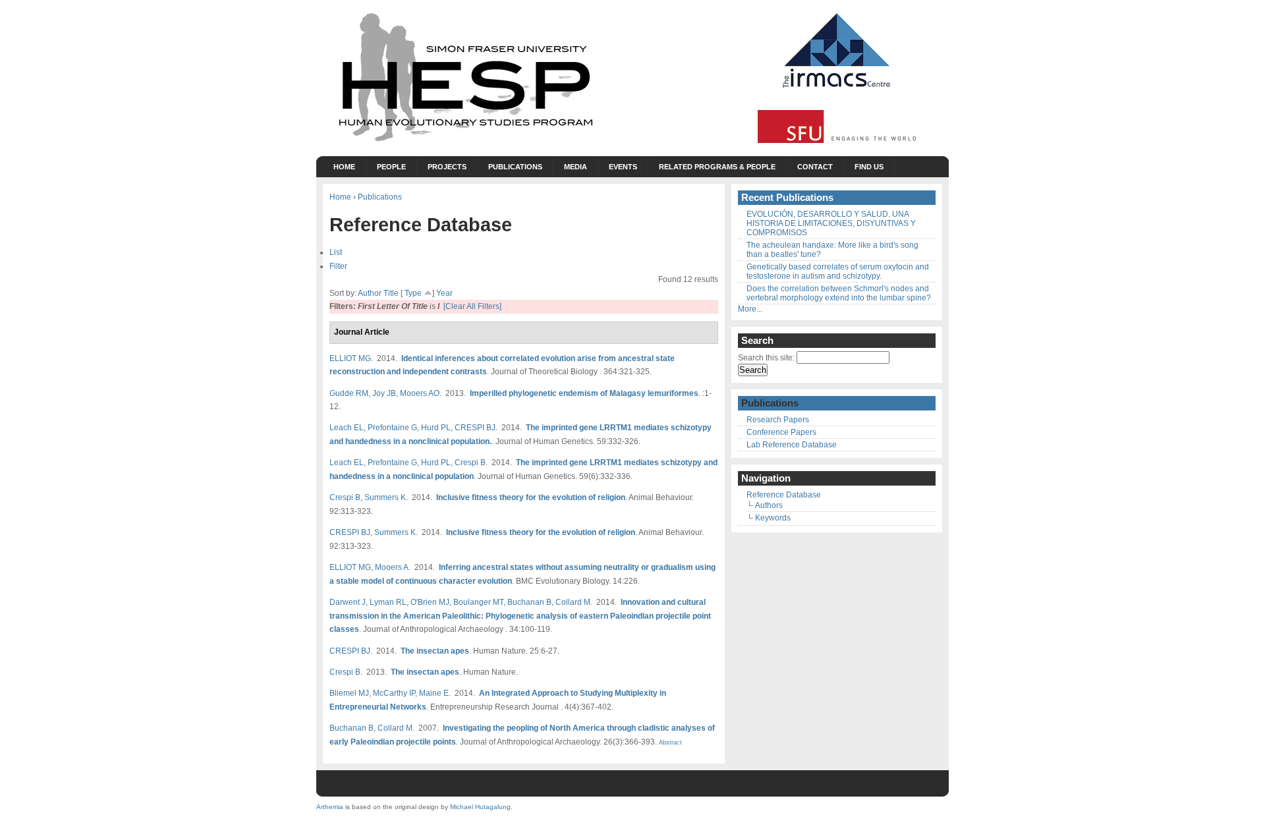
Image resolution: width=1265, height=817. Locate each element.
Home (344, 167)
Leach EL (346, 427)
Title (391, 293)
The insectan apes (435, 650)
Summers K (385, 497)
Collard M (572, 602)
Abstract (669, 742)
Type (413, 293)
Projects (447, 167)
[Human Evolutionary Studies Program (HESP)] (464, 142)
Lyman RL (388, 602)
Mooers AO (419, 393)
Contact (815, 167)
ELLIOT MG (350, 358)
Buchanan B (529, 602)
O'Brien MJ (429, 602)
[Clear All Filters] (472, 306)
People (391, 167)
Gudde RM (348, 393)
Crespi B (470, 462)
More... (750, 309)
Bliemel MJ (349, 693)
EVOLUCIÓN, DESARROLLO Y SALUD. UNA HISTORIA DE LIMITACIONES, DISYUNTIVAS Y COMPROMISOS (831, 223)
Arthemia (329, 806)
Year (444, 293)
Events (623, 167)
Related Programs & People (717, 167)
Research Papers (777, 419)
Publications (515, 167)
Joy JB (384, 393)
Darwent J (347, 602)
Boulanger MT (478, 602)
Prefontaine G (392, 427)
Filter (338, 266)
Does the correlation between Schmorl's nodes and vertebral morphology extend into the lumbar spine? (838, 293)
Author (369, 293)
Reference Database (783, 494)
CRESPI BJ (475, 427)
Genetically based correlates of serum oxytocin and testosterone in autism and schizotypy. (837, 271)
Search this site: (767, 357)
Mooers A (391, 567)
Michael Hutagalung (480, 806)
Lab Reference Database (791, 444)
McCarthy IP (394, 693)
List (335, 252)
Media (575, 167)
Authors (769, 505)
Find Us (869, 167)
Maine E (434, 693)
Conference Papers (781, 432)
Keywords (773, 517)
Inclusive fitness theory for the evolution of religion (530, 497)
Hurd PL (436, 427)
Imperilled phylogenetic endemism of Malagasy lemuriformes (584, 393)
